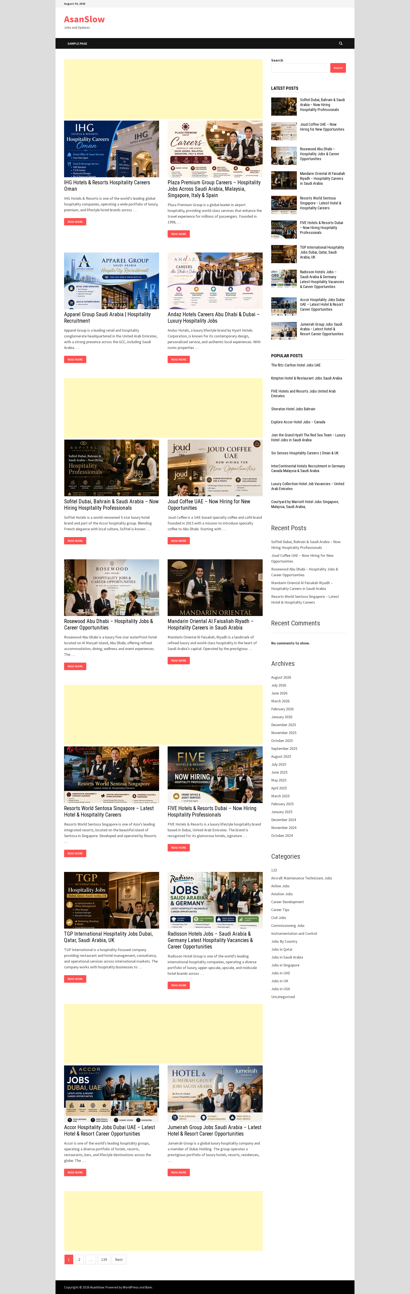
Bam (148, 1287)
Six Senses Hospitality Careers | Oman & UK (304, 453)
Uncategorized (283, 996)
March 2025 (280, 795)
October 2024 (282, 835)
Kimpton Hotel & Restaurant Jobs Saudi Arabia (306, 378)
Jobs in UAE (280, 972)
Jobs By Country (284, 941)
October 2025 (282, 740)
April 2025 (279, 788)
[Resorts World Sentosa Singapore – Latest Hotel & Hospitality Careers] (284, 198)
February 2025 (282, 803)
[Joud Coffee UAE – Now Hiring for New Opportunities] (284, 125)
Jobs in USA (280, 988)
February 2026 (282, 708)
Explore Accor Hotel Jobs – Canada (298, 422)
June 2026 (279, 693)
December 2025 (283, 724)
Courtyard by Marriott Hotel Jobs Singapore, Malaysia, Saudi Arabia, (305, 504)
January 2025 (281, 811)
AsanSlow (84, 19)
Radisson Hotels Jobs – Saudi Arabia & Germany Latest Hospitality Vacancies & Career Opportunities (210, 940)
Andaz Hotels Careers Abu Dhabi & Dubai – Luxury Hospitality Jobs (214, 317)
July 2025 (278, 764)
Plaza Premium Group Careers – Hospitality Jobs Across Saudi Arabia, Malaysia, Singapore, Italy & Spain (214, 188)
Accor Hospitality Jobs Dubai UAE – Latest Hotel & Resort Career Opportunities (109, 1130)
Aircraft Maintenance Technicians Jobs (301, 878)
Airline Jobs (280, 885)
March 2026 (280, 701)
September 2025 (284, 748)
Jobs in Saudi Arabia (287, 957)
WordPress (131, 1287)
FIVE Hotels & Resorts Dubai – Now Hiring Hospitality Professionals (212, 811)
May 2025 (278, 780)
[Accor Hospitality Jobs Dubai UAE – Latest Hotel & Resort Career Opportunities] (284, 300)
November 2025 (283, 732)
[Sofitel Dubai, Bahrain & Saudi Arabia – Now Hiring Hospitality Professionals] (284, 100)
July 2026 (278, 685)
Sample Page (77, 43)
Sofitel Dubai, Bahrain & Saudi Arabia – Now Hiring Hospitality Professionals (111, 504)
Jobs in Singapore (285, 965)
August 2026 (281, 677)
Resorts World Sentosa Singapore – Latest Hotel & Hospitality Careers (109, 811)
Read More (76, 222)
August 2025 (281, 756)
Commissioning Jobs (288, 925)
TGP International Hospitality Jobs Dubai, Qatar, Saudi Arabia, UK (108, 937)
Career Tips (280, 909)
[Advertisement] (163, 89)
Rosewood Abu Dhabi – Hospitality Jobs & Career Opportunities (319, 154)
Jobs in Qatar (282, 949)
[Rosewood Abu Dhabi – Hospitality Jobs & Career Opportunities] (284, 149)
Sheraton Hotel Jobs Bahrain (293, 409)
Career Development (287, 901)
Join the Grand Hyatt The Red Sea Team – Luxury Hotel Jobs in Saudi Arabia (308, 437)
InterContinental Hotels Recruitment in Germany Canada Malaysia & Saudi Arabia (308, 468)
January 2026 (281, 716)
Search (277, 60)
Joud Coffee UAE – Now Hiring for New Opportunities (322, 126)
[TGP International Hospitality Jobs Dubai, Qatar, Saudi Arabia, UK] (284, 247)
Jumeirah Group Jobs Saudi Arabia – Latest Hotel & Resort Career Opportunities (214, 1130)
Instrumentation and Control (294, 933)
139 (104, 1259)
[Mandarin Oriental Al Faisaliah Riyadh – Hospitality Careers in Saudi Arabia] (284, 174)
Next (119, 1259)
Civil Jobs (278, 917)
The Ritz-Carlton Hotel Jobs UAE (296, 365)
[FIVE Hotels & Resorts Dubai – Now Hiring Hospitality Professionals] (284, 223)
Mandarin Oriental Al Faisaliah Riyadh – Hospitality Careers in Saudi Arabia (211, 624)
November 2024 (283, 827)
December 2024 (283, 819)
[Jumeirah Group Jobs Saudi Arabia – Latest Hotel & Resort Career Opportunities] (284, 324)
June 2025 (279, 772)
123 (274, 870)
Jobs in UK (279, 980)
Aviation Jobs (282, 893)
